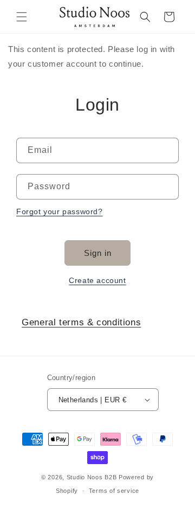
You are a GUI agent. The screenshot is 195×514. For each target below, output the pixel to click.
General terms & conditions (81, 322)
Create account (97, 280)
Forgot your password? (59, 211)
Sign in (98, 253)
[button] (22, 17)
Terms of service (114, 490)
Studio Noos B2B (92, 477)
